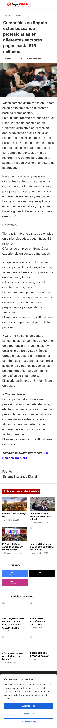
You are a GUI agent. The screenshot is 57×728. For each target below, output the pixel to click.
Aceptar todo (28, 706)
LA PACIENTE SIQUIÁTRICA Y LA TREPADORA (39, 621)
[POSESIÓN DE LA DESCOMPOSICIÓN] (42, 643)
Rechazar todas (28, 721)
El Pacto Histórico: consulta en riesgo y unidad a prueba (12, 547)
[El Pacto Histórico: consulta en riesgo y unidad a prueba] (14, 534)
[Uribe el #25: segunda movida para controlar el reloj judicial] (42, 534)
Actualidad (16, 15)
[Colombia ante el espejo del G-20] (14, 504)
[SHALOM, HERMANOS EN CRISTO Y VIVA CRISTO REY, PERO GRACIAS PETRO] (14, 609)
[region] (28, 701)
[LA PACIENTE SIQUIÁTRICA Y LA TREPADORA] (42, 609)
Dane (6, 123)
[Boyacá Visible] (19, 4)
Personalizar (28, 713)
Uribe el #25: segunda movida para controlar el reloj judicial (42, 547)
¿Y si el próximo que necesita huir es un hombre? (12, 656)
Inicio (7, 15)
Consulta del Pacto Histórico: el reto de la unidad (40, 516)
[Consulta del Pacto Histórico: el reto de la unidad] (42, 504)
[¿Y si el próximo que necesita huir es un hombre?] (14, 643)
